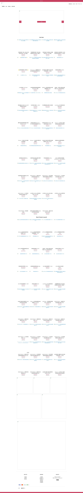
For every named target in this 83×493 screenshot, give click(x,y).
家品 (6, 6)
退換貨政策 (41, 480)
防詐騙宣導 (41, 482)
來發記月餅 (13, 6)
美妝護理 (3, 6)
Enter (41, 21)
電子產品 (9, 6)
